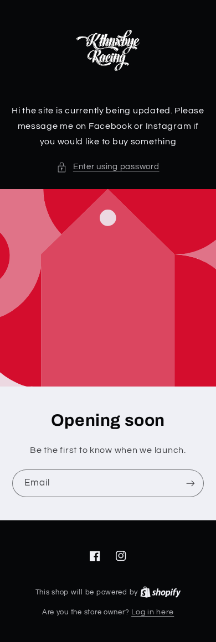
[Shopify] (160, 592)
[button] (107, 167)
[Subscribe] (190, 483)
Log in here (152, 612)
